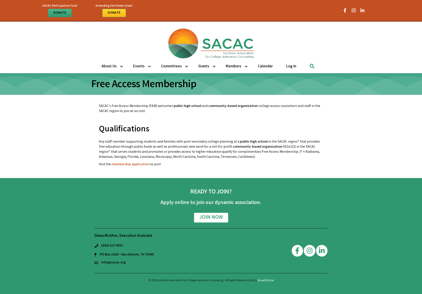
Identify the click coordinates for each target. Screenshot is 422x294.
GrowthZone (266, 281)
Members (233, 66)
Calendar (265, 66)
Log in (291, 66)
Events (139, 66)
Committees (171, 66)
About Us (109, 66)
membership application (130, 164)
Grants (203, 66)
